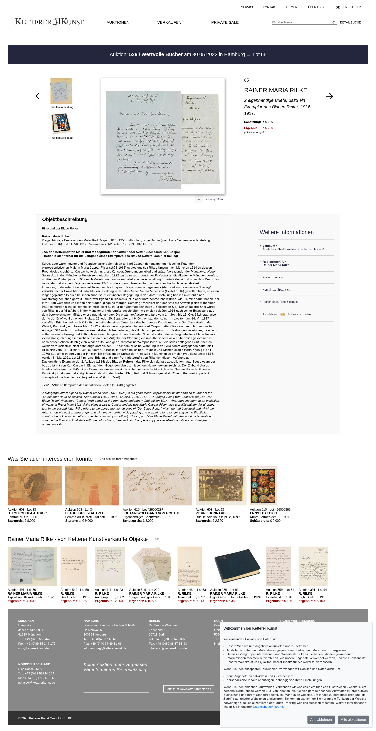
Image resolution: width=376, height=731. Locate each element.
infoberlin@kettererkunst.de (168, 648)
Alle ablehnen (321, 719)
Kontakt (270, 7)
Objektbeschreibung (64, 219)
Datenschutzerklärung (268, 706)
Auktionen (118, 22)
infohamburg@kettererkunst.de (105, 648)
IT (352, 7)
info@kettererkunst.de (33, 648)
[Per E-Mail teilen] (281, 314)
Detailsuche (350, 22)
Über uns (316, 7)
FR (359, 7)
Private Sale (225, 22)
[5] (39, 96)
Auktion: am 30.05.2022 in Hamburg (178, 54)
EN (345, 7)
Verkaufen (169, 22)
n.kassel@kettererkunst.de (36, 682)
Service (247, 7)
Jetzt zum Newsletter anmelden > (189, 689)
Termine (292, 7)
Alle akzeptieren (353, 719)
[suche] (334, 22)
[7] (329, 96)
